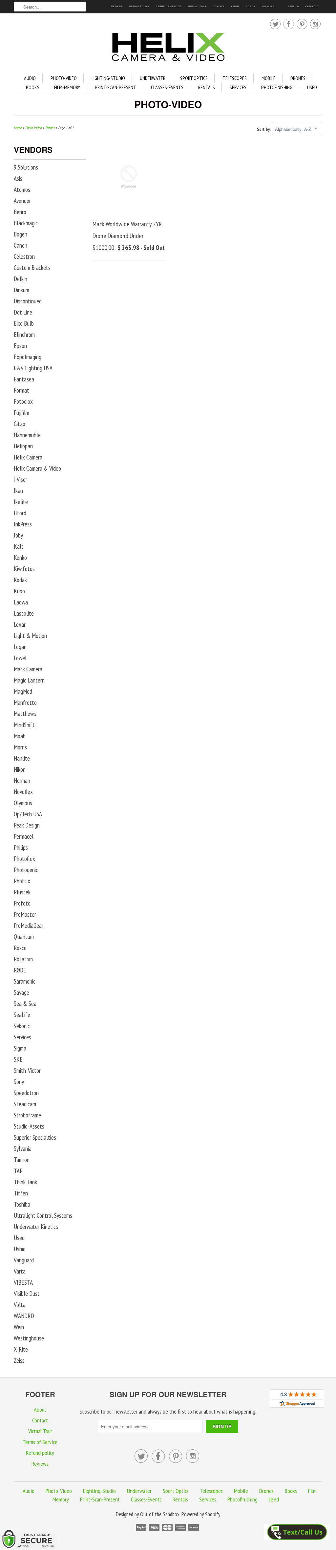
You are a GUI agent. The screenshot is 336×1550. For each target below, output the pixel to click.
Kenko (20, 557)
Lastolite (24, 613)
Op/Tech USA (28, 814)
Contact (218, 6)
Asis (18, 178)
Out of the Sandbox (159, 1514)
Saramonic (24, 981)
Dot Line (23, 312)
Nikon (20, 769)
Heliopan (23, 446)
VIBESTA (23, 1282)
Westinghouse (29, 1338)
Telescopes (234, 78)
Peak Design (27, 825)
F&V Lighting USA (33, 368)
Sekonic (22, 1026)
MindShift (24, 725)
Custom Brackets (32, 268)
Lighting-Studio (108, 78)
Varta (20, 1271)
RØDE (20, 970)
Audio (30, 78)
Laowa (21, 602)
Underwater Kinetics (36, 1227)
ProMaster (25, 914)
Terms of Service (168, 6)
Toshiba (22, 1204)
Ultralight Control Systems (43, 1215)
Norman (22, 781)
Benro (20, 212)
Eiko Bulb (24, 323)
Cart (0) (293, 6)
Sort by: (264, 129)
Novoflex (23, 792)
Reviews (117, 6)
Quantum (24, 937)
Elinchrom (24, 334)
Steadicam (25, 1104)
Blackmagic (26, 223)
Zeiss (19, 1360)
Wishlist (268, 6)
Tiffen (21, 1193)
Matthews (25, 714)
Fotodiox (23, 401)
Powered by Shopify (200, 1514)
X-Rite (21, 1349)
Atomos (22, 190)
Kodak (20, 580)
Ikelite (21, 502)
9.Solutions (26, 167)
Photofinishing (276, 87)
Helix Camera (28, 457)
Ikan (18, 491)
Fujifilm (21, 413)
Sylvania (23, 1148)
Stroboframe (27, 1115)
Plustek (22, 892)
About (235, 6)
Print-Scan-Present (115, 87)
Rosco (20, 948)
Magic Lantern (29, 680)
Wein (19, 1327)
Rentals (206, 87)
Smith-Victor (27, 1070)
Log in (250, 6)
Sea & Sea (25, 1004)
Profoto (22, 903)
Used (312, 87)
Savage (21, 992)
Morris (20, 747)
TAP (18, 1171)
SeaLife (22, 1015)
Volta (20, 1305)
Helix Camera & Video (37, 468)
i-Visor (20, 479)
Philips (21, 847)
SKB (18, 1059)
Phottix (22, 881)
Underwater (152, 78)
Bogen (20, 234)
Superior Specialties (35, 1137)
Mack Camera (28, 669)
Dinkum (21, 290)
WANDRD (24, 1316)
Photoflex (24, 859)
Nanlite (22, 758)
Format (21, 390)
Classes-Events (167, 87)
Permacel (23, 836)
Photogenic (26, 870)
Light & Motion (30, 636)
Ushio (20, 1249)
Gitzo (19, 424)
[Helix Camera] (168, 48)
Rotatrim (23, 959)
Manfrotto (25, 702)
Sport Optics (194, 78)
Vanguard (24, 1260)
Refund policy (139, 6)
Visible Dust (27, 1293)
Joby (18, 535)
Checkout (312, 6)
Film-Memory (67, 87)
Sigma (20, 1048)
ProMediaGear (28, 925)
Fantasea (24, 379)
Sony (19, 1082)
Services (238, 87)
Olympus (23, 803)
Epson (20, 346)
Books (32, 87)
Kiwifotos (24, 569)
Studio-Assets (29, 1126)
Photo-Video (64, 78)
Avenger (22, 201)
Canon (20, 245)
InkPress (23, 524)
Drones (297, 78)
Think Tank (25, 1182)
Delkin (20, 279)
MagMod (23, 691)
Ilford (20, 513)
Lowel (20, 658)
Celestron (24, 256)
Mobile (269, 78)
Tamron (22, 1160)
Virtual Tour (197, 6)
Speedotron (26, 1093)
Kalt (19, 546)
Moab (20, 736)
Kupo (19, 591)
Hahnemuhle (27, 435)
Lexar (20, 624)
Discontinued (28, 301)
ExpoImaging (27, 357)
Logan (20, 647)
